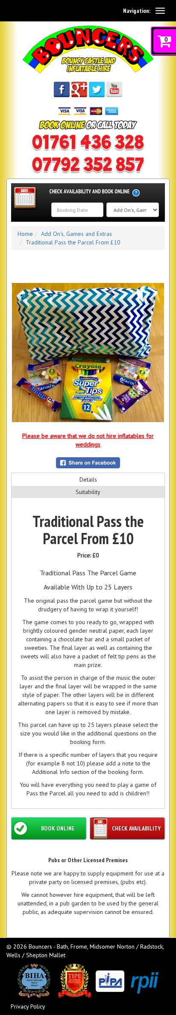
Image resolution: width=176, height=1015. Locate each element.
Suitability (88, 492)
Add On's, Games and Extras (76, 234)
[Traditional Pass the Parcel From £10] (88, 352)
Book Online (58, 828)
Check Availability (136, 828)
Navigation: (136, 11)
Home (25, 234)
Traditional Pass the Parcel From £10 (73, 242)
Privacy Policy (28, 1006)
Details (88, 479)
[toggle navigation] (160, 10)
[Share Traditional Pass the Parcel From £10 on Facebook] (88, 462)
